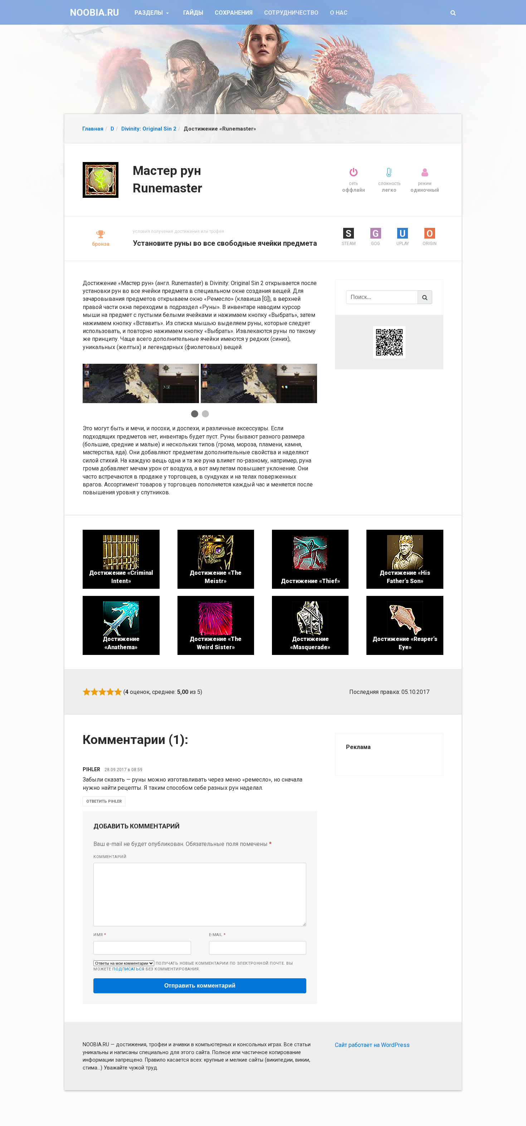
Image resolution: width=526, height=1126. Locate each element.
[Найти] (425, 297)
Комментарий (109, 857)
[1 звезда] (87, 692)
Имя (99, 934)
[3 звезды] (102, 692)
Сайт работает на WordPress (372, 1045)
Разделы (149, 12)
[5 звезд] (118, 692)
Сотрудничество (291, 12)
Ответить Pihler (104, 801)
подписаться (128, 969)
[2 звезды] (94, 692)
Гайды (193, 12)
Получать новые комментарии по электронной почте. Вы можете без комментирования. (193, 966)
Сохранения (234, 12)
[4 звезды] (110, 692)
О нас (338, 12)
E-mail (217, 934)
